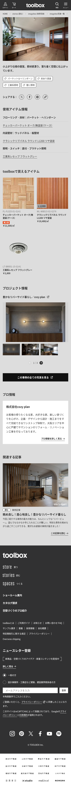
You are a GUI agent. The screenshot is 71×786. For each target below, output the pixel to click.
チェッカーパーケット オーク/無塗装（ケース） (27, 125)
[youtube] (49, 733)
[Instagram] (12, 733)
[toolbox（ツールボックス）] (35, 5)
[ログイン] (5, 5)
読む (6, 509)
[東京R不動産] (11, 759)
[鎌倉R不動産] (60, 759)
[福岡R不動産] (11, 773)
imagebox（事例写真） (36, 13)
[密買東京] (11, 780)
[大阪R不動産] (44, 766)
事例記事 (16, 510)
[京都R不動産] (27, 766)
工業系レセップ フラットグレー (20, 156)
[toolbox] (15, 555)
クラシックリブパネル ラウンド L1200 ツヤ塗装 (29, 140)
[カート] (14, 5)
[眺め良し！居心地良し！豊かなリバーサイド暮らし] (35, 499)
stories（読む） (17, 13)
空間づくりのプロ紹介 (15, 610)
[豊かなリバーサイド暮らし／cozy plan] (35, 322)
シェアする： (10, 97)
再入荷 (6, 222)
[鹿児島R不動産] (27, 773)
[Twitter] (30, 733)
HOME (5, 13)
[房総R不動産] (44, 759)
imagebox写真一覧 (57, 13)
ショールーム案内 (12, 595)
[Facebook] (40, 733)
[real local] (44, 780)
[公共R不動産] (60, 773)
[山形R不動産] (27, 759)
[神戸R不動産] (60, 766)
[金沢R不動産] (11, 766)
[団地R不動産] (44, 773)
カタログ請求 (10, 603)
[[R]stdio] (27, 780)
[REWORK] (60, 780)
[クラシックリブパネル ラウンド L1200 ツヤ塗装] (52, 193)
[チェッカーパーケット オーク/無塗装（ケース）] (18, 193)
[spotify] (58, 733)
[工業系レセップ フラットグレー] (18, 248)
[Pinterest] (21, 733)
